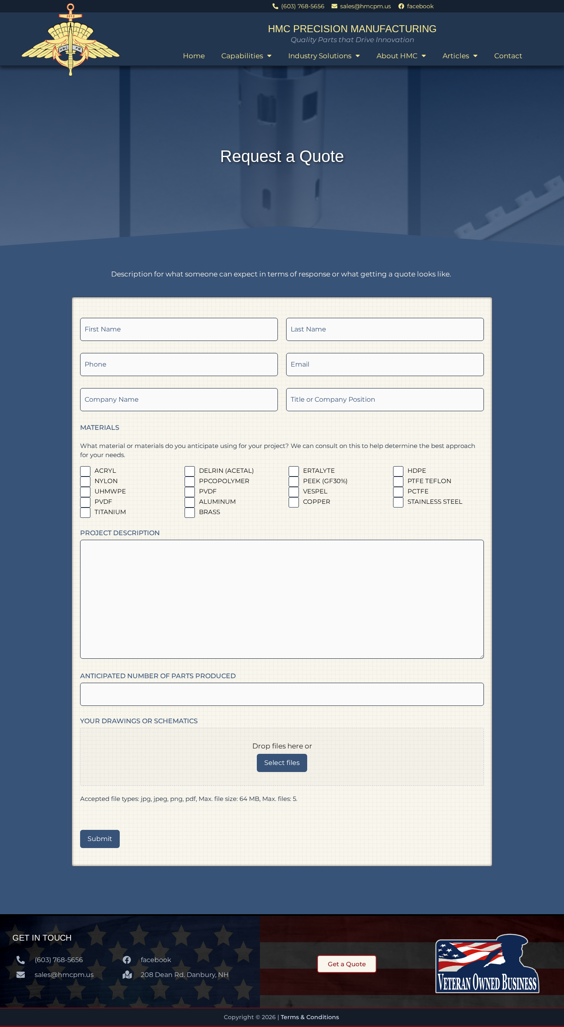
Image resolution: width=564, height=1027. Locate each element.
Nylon (106, 481)
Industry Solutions (319, 56)
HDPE (417, 470)
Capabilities (242, 56)
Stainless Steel (435, 501)
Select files (282, 763)
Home (194, 56)
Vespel (315, 491)
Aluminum (217, 501)
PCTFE (418, 491)
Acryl (105, 470)
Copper (316, 501)
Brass (209, 512)
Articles (456, 56)
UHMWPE (110, 491)
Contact (508, 56)
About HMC (397, 56)
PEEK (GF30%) (325, 481)
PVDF (208, 491)
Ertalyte (319, 470)
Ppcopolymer (224, 481)
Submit (100, 839)
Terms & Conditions (311, 1017)
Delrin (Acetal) (226, 470)
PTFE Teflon (429, 481)
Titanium (110, 512)
